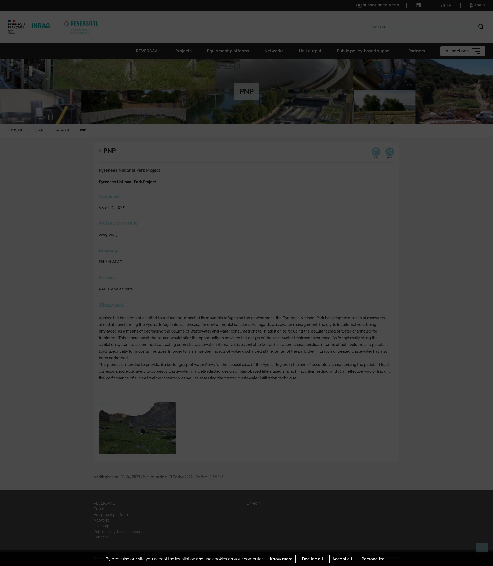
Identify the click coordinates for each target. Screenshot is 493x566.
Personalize (373, 558)
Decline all (312, 558)
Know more (281, 558)
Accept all (342, 558)
